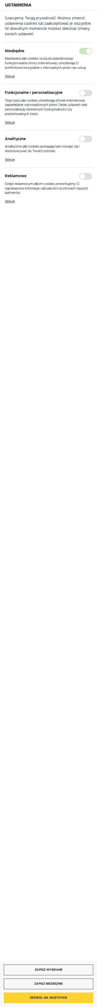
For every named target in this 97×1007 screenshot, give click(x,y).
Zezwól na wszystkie (48, 997)
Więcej (10, 76)
